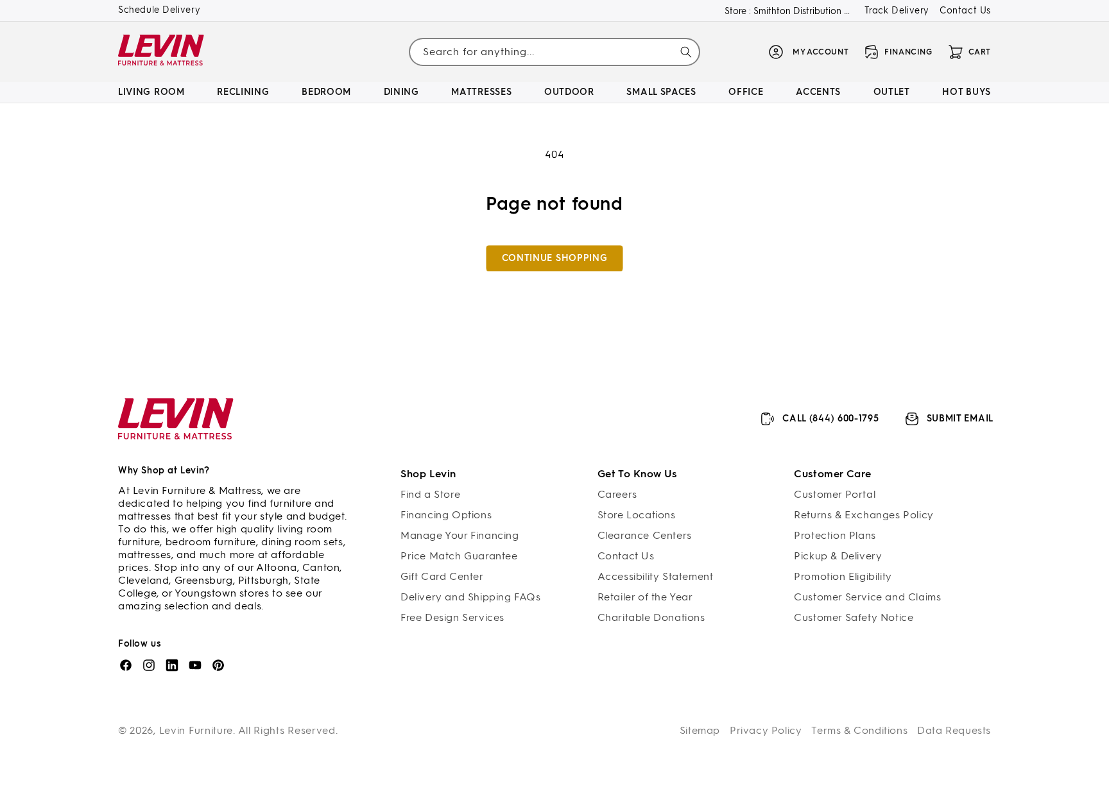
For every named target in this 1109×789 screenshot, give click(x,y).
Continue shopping (555, 258)
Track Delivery (896, 10)
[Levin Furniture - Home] (161, 52)
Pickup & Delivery (838, 556)
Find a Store (430, 494)
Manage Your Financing (459, 535)
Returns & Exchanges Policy (864, 515)
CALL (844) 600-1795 (830, 418)
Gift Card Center (442, 576)
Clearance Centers (644, 535)
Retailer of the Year (645, 597)
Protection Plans (835, 535)
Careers (617, 494)
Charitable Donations (651, 617)
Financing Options (446, 515)
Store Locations (636, 515)
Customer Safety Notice (853, 617)
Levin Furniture (196, 730)
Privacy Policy (766, 730)
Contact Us (965, 10)
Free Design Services (452, 617)
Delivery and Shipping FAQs (470, 597)
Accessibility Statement (655, 576)
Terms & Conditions (859, 730)
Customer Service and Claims (867, 597)
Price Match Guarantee (459, 556)
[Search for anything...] (686, 52)
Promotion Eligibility (843, 576)
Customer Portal (834, 494)
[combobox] (554, 51)
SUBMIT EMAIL (960, 418)
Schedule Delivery (159, 9)
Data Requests (954, 730)
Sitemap (700, 730)
